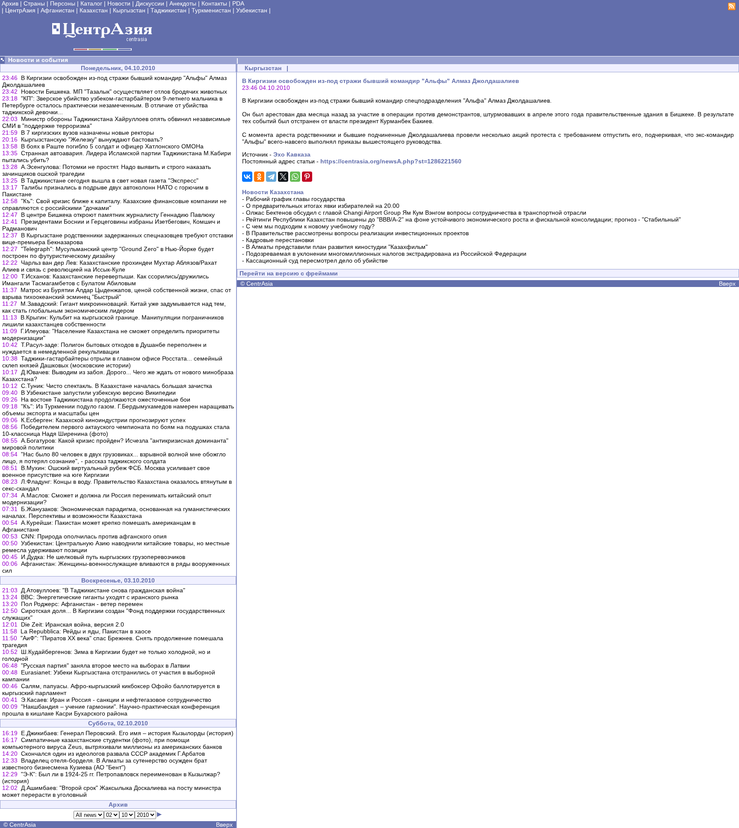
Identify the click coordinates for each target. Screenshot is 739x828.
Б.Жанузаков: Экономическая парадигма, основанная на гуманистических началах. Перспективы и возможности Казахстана (116, 512)
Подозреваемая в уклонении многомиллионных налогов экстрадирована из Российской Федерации (386, 253)
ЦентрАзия (20, 10)
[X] (283, 177)
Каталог (91, 3)
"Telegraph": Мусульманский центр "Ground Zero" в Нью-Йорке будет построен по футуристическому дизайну (108, 252)
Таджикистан (168, 10)
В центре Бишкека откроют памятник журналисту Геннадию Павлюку (118, 214)
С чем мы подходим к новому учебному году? (310, 226)
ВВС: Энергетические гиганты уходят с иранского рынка (99, 597)
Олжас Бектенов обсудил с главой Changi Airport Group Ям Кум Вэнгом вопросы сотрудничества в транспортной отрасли (416, 212)
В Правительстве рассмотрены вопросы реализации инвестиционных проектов (357, 233)
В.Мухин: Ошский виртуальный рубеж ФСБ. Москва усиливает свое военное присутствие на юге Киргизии (106, 471)
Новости (118, 3)
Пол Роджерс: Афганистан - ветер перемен (82, 603)
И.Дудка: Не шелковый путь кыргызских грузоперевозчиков (103, 556)
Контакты (214, 3)
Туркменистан (211, 10)
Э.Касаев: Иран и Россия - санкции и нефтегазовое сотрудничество (116, 699)
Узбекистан (251, 10)
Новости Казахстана (273, 192)
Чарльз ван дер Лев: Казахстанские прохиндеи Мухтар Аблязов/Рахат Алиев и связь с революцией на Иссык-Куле (109, 266)
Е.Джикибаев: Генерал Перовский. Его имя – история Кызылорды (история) (127, 733)
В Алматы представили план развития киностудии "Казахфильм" (337, 246)
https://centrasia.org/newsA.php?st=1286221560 (390, 161)
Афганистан (57, 10)
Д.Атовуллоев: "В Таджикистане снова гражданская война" (103, 590)
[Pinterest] (307, 177)
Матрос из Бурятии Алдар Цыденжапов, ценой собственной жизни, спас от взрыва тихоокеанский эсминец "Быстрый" (116, 293)
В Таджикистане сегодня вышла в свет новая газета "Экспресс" (109, 180)
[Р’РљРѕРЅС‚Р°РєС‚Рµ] (247, 177)
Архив (10, 3)
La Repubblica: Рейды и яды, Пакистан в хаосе (86, 631)
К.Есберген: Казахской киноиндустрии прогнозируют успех (103, 420)
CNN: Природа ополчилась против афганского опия (94, 536)
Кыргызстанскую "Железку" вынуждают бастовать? (92, 139)
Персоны (62, 3)
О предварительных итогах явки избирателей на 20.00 (322, 205)
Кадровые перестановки (280, 240)
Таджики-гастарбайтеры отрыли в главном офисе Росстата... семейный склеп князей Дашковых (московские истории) (112, 362)
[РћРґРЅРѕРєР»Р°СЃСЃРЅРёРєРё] (259, 177)
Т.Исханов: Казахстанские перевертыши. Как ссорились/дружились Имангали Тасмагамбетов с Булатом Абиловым (105, 280)
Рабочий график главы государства (295, 198)
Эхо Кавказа (291, 154)
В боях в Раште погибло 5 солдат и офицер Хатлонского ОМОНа (112, 146)
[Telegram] (271, 177)
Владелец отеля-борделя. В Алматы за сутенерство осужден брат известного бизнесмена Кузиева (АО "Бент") (104, 764)
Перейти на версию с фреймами (288, 273)
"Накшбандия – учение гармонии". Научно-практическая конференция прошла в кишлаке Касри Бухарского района (111, 710)
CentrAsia (22, 824)
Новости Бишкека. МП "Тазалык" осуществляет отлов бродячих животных (124, 91)
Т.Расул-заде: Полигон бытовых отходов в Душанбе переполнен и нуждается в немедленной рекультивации (104, 348)
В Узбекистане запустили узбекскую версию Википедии (98, 392)
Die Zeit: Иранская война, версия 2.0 (72, 624)
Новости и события (38, 59)
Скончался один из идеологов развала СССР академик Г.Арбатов (113, 753)
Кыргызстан (129, 10)
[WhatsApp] (295, 177)
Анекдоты (182, 3)
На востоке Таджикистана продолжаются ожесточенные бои (105, 399)
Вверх (224, 824)
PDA (238, 3)
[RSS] (732, 8)
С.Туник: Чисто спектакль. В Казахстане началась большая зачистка (116, 385)
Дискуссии (150, 3)
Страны (34, 3)
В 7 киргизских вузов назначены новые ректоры (87, 132)
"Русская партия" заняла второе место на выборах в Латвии (105, 665)
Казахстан (94, 10)
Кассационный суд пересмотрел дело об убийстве (317, 260)
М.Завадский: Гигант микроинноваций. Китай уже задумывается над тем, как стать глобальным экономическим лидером (114, 307)
